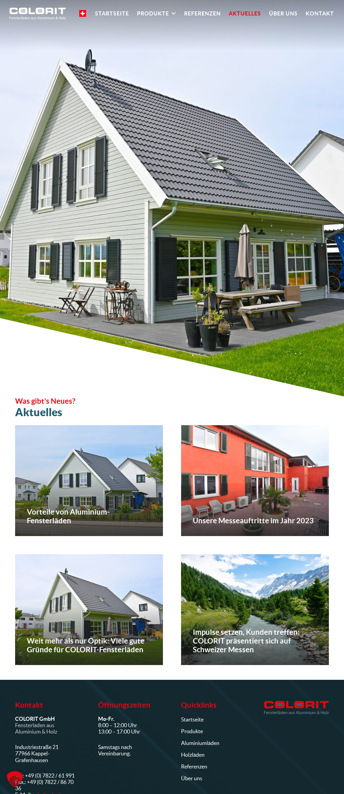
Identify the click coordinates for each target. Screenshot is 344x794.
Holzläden (193, 755)
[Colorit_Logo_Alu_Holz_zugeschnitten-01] (296, 707)
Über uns (191, 778)
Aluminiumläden (200, 743)
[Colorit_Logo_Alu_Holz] (38, 13)
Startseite (192, 719)
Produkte (192, 731)
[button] (172, 13)
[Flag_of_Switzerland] (82, 13)
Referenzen (194, 766)
